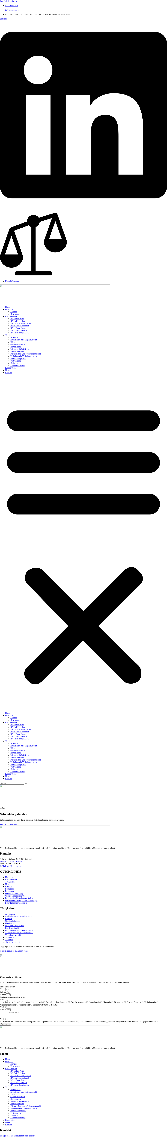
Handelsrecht (94, 1002)
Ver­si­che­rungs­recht (18, 358)
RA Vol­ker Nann (17, 319)
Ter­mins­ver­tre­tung (17, 365)
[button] (83, 543)
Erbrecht (13, 342)
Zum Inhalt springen (8, 1)
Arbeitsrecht (8, 1002)
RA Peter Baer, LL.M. (19, 333)
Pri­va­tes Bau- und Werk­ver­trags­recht (25, 354)
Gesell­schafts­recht (17, 344)
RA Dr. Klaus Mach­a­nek (20, 323)
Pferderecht (118, 1002)
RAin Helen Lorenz (18, 330)
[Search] (26, 783)
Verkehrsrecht (150, 1002)
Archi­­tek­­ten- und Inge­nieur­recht (23, 340)
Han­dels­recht (15, 347)
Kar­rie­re (13, 312)
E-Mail (3, 995)
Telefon (3, 992)
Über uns (9, 309)
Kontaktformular (12, 281)
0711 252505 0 (11, 5)
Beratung (4, 1000)
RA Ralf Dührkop (17, 321)
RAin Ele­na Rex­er (18, 328)
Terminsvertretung (40, 1005)
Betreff (3, 1010)
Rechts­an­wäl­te (11, 316)
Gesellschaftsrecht (78, 1002)
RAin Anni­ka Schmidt (19, 326)
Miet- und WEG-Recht (19, 349)
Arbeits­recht (15, 337)
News (7, 370)
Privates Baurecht (134, 1002)
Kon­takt (8, 372)
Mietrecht (107, 1002)
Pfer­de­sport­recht (17, 351)
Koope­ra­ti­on (10, 368)
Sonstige (54, 1005)
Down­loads (15, 314)
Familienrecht (61, 1002)
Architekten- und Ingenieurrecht (29, 1002)
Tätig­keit (9, 335)
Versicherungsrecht (8, 1005)
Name (2, 989)
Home (7, 307)
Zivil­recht (14, 363)
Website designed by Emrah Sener (14, 951)
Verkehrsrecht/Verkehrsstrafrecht (23, 356)
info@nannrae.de (12, 10)
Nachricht (4, 1019)
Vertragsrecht (24, 1005)
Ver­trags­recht (15, 361)
